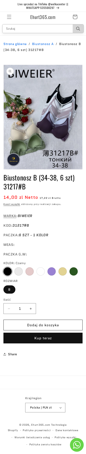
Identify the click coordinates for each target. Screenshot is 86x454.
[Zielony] (73, 271)
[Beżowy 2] (18, 271)
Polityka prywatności (37, 430)
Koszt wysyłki (11, 204)
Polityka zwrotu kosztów (45, 444)
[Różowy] (29, 271)
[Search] (78, 28)
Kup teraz (43, 338)
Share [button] (12, 354)
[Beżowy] (62, 271)
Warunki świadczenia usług (32, 437)
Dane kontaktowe (66, 430)
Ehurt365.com (40, 425)
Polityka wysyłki (65, 437)
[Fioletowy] (51, 271)
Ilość (7, 299)
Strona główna (15, 44)
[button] (9, 17)
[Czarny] (7, 271)
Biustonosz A (43, 44)
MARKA (9, 215)
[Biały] (40, 271)
